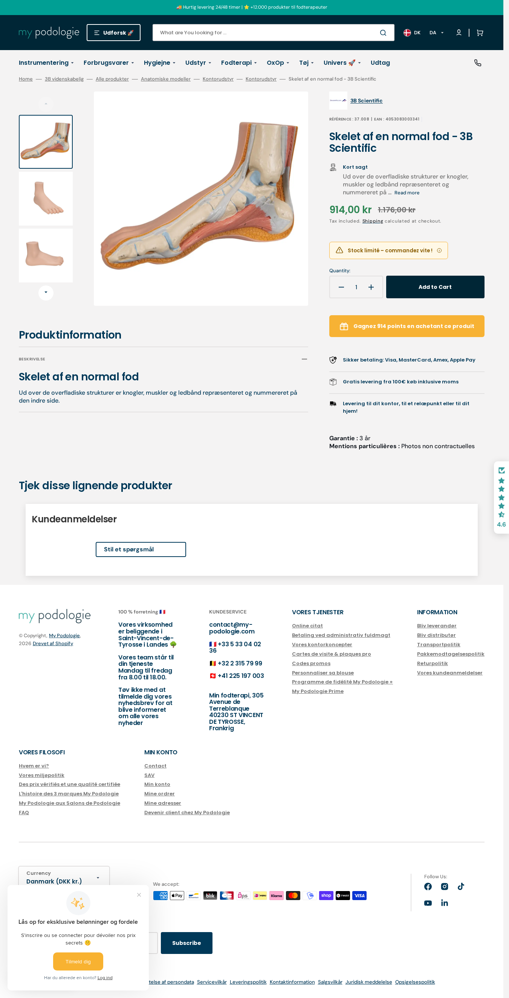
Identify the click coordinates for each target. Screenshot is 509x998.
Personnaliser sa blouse (323, 672)
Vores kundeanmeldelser (450, 672)
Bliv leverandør (437, 626)
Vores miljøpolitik (41, 775)
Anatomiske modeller (166, 79)
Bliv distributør (436, 635)
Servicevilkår (212, 982)
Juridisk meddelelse (368, 982)
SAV (149, 775)
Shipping (373, 221)
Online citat (307, 626)
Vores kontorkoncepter (322, 644)
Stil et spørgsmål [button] (129, 549)
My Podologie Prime (318, 691)
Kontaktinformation (292, 982)
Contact (155, 766)
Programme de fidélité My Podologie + (342, 681)
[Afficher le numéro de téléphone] (478, 63)
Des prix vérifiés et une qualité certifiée (69, 784)
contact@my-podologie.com (232, 628)
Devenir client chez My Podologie (187, 812)
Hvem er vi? (34, 766)
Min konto (157, 784)
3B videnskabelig (64, 79)
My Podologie (64, 635)
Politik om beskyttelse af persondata (151, 982)
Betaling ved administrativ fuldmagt (341, 635)
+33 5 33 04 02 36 (235, 647)
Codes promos (311, 663)
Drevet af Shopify (53, 643)
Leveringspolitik (248, 982)
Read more (407, 192)
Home (26, 79)
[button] (478, 32)
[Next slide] (45, 293)
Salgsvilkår (330, 982)
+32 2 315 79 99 (240, 663)
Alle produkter (112, 79)
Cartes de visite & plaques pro (331, 654)
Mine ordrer (159, 793)
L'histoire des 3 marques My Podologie (69, 793)
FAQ (24, 812)
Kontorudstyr (218, 79)
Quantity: (339, 271)
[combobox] (273, 32)
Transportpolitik (438, 644)
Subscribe (186, 943)
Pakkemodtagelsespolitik (451, 654)
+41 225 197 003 (241, 675)
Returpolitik (432, 663)
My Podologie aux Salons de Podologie (69, 803)
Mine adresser (162, 803)
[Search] (384, 32)
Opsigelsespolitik (415, 982)
